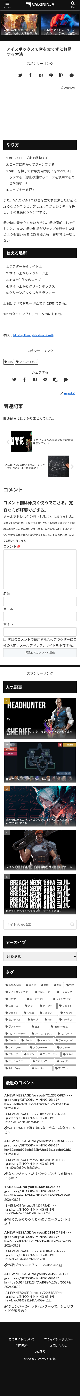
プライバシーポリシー (58, 1339)
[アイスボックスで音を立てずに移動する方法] (41, 75)
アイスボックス (28, 361)
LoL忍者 (40, 1351)
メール (8, 609)
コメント (11, 546)
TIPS (10, 361)
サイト (8, 624)
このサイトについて (22, 1339)
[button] (72, 924)
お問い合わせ (58, 1345)
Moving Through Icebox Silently (33, 335)
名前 (6, 594)
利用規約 (21, 1345)
